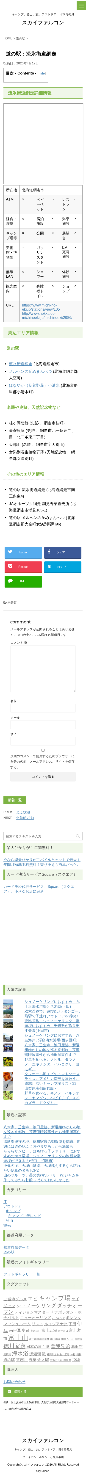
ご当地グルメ (15, 1299)
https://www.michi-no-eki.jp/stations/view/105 (41, 307)
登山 (9, 1221)
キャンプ (13, 1211)
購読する (20, 1391)
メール (15, 717)
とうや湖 (23, 812)
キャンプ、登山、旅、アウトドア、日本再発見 (43, 1449)
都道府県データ (16, 1247)
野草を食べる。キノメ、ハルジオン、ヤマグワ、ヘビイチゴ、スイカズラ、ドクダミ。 (52, 1098)
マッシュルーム (17, 1324)
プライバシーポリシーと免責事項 (43, 1457)
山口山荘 (55, 1339)
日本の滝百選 (38, 1346)
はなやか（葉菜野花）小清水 (34, 385)
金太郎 (43, 1359)
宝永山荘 (36, 1330)
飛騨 (76, 1359)
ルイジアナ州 (56, 1324)
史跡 (26, 1330)
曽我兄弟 (60, 1346)
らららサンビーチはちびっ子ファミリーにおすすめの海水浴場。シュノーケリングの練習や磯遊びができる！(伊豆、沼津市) (41, 1156)
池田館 (77, 1346)
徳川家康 (14, 1346)
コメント (18, 642)
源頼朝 (35, 1354)
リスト (37, 1324)
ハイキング (58, 1318)
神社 (72, 1354)
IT (5, 1202)
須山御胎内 (64, 1360)
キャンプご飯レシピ (24, 1216)
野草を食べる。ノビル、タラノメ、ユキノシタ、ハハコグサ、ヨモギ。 (52, 1064)
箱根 (78, 1354)
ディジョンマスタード (33, 1312)
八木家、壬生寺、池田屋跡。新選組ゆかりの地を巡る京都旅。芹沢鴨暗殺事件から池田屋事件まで (52, 1050)
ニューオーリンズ (35, 1317)
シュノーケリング (36, 1305)
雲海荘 (54, 1360)
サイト (15, 734)
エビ (33, 1298)
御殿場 (78, 1339)
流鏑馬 (7, 1354)
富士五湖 (49, 1330)
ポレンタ (73, 1317)
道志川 (22, 1359)
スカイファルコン (43, 22)
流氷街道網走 (20, 364)
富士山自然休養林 (39, 1339)
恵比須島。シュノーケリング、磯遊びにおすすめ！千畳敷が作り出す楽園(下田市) (52, 1026)
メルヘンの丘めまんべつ (30, 371)
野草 (32, 1359)
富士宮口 (63, 1330)
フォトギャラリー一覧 (21, 1274)
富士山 (18, 1338)
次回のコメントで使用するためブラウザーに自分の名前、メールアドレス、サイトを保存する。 (42, 761)
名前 (13, 701)
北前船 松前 (25, 818)
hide (42, 73)
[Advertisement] (43, 939)
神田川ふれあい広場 (58, 1354)
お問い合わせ (14, 1382)
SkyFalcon (42, 1471)
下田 (72, 1324)
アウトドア (12, 1206)
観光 (7, 1225)
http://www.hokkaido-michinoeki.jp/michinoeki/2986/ (47, 316)
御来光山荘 (67, 1339)
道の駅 (8, 1252)
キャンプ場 (55, 1298)
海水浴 (20, 1353)
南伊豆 (15, 1330)
